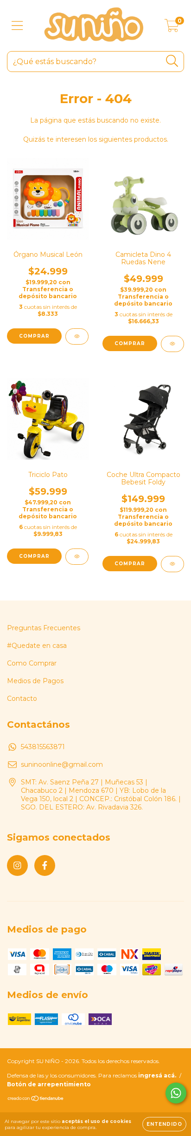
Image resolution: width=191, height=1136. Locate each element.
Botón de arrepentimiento (49, 1084)
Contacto (22, 698)
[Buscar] (172, 61)
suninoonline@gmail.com (62, 764)
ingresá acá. (157, 1075)
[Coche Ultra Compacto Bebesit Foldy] (172, 564)
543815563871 (43, 747)
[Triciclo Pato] (77, 556)
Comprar (130, 564)
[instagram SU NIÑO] (17, 865)
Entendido (164, 1124)
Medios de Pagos (35, 681)
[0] (171, 28)
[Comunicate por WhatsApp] (176, 1093)
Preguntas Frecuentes (43, 628)
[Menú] (17, 25)
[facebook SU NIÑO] (44, 865)
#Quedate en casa (37, 645)
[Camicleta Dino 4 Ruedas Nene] (172, 344)
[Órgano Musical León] (77, 336)
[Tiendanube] (36, 1099)
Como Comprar (32, 663)
